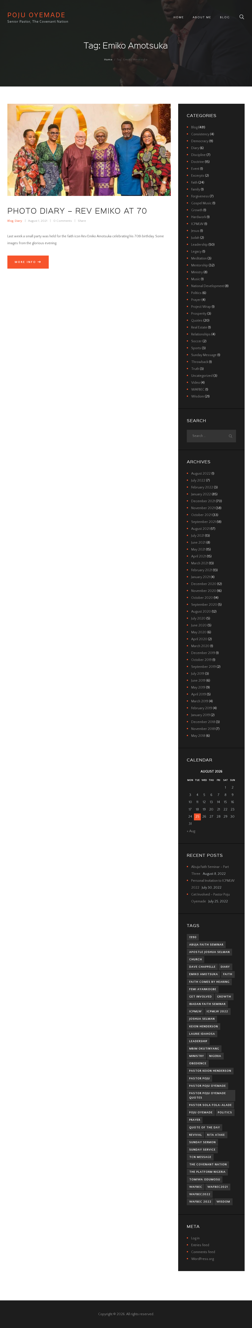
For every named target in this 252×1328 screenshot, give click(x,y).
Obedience (197, 1063)
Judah (195, 238)
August (201, 474)
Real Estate (199, 327)
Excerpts (197, 176)
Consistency (200, 134)
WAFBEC (198, 390)
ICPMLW (197, 224)
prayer (194, 1119)
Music (195, 279)
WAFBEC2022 (199, 1194)
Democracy (199, 141)
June (198, 543)
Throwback (199, 362)
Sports (196, 348)
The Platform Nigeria (207, 1171)
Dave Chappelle (202, 966)
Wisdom (197, 396)
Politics (196, 293)
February (202, 487)
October (201, 515)
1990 (193, 937)
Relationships (201, 334)
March (199, 563)
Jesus (195, 231)
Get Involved (200, 996)
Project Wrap (201, 307)
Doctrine (197, 162)
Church (195, 959)
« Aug (191, 831)
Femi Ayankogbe (202, 989)
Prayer (196, 300)
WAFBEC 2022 (200, 1201)
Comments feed (203, 1252)
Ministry (197, 272)
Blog (10, 221)
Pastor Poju (199, 1078)
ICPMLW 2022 (217, 1011)
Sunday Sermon (202, 1142)
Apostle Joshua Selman (209, 952)
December (203, 501)
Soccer (196, 341)
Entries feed (200, 1245)
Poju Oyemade (201, 1112)
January (201, 494)
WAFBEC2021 (217, 1187)
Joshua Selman (202, 1018)
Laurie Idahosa (202, 1033)
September (203, 522)
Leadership (199, 245)
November (203, 508)
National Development (207, 286)
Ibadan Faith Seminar (207, 1004)
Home (108, 59)
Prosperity (198, 314)
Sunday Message (204, 355)
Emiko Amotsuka (203, 974)
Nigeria (215, 1056)
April (198, 556)
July (198, 481)
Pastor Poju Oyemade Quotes (207, 1095)
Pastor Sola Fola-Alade (210, 1105)
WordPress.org (202, 1259)
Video (195, 383)
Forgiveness (200, 196)
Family (195, 189)
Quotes (197, 321)
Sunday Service (202, 1149)
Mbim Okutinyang (204, 1048)
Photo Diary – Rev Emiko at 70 (77, 210)
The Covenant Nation (208, 1164)
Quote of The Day (204, 1127)
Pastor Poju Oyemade (207, 1085)
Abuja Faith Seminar (206, 944)
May (198, 550)
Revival (195, 1135)
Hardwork (198, 217)
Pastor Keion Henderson (210, 1070)
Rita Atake (216, 1135)
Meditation (199, 258)
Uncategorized (202, 376)
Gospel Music (201, 203)
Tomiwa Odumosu (204, 1179)
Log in (195, 1238)
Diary (18, 221)
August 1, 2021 (37, 221)
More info (25, 262)
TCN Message (200, 1157)
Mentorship (199, 265)
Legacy (196, 252)
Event (195, 169)
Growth (197, 210)
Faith (194, 183)
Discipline (198, 155)
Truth (195, 369)
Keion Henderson (203, 1026)
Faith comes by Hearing (209, 981)
